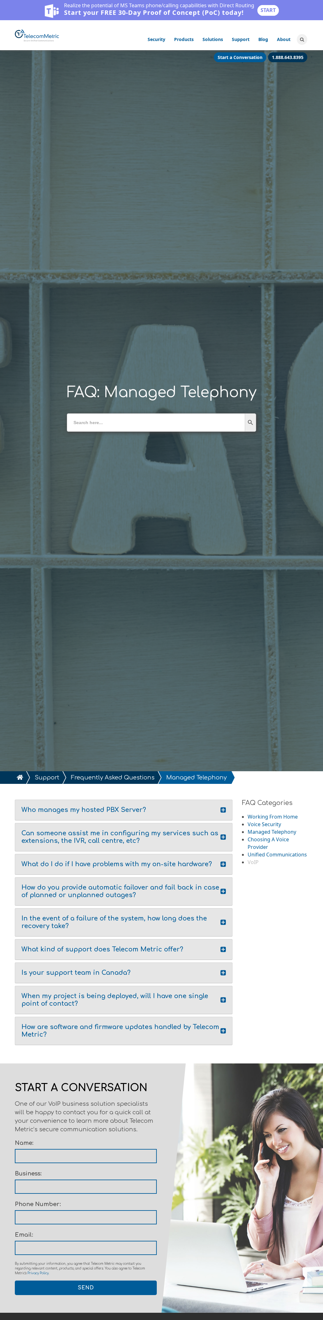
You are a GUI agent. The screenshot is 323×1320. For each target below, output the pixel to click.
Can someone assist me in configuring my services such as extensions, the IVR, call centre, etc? (119, 837)
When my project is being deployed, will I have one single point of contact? (114, 999)
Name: (24, 1143)
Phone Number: (38, 1204)
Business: (28, 1173)
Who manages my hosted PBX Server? (83, 810)
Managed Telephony (272, 831)
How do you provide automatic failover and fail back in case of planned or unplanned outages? (120, 891)
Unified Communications (277, 854)
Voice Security (264, 824)
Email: (24, 1235)
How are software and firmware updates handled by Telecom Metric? (120, 1030)
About (284, 39)
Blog (263, 39)
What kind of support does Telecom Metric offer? (102, 949)
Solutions (213, 39)
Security (156, 39)
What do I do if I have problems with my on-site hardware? (116, 864)
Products (184, 39)
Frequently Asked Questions (113, 777)
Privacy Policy (38, 1273)
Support (241, 39)
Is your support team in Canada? (76, 972)
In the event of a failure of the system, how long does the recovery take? (114, 922)
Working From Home (273, 816)
